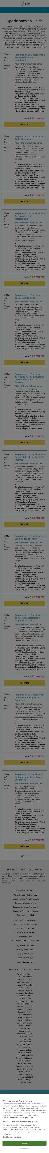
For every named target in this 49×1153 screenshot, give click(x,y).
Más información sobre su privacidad (20, 1117)
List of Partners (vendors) (11, 1137)
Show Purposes (24, 1149)
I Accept (24, 1143)
